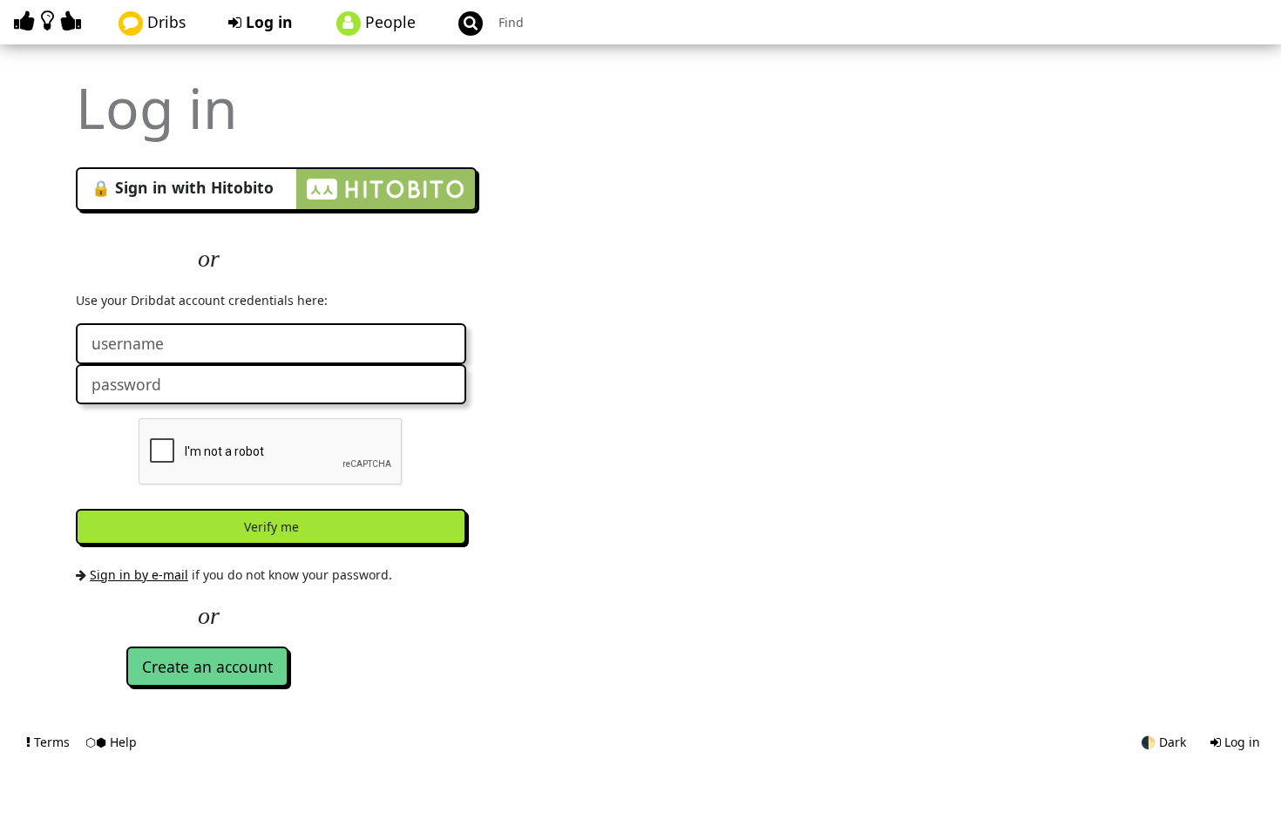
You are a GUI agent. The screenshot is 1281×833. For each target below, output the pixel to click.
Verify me (271, 526)
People (388, 21)
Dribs (164, 21)
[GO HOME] (50, 20)
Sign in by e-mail (139, 574)
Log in (267, 21)
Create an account (207, 666)
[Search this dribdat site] (463, 22)
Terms (51, 742)
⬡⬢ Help (111, 742)
